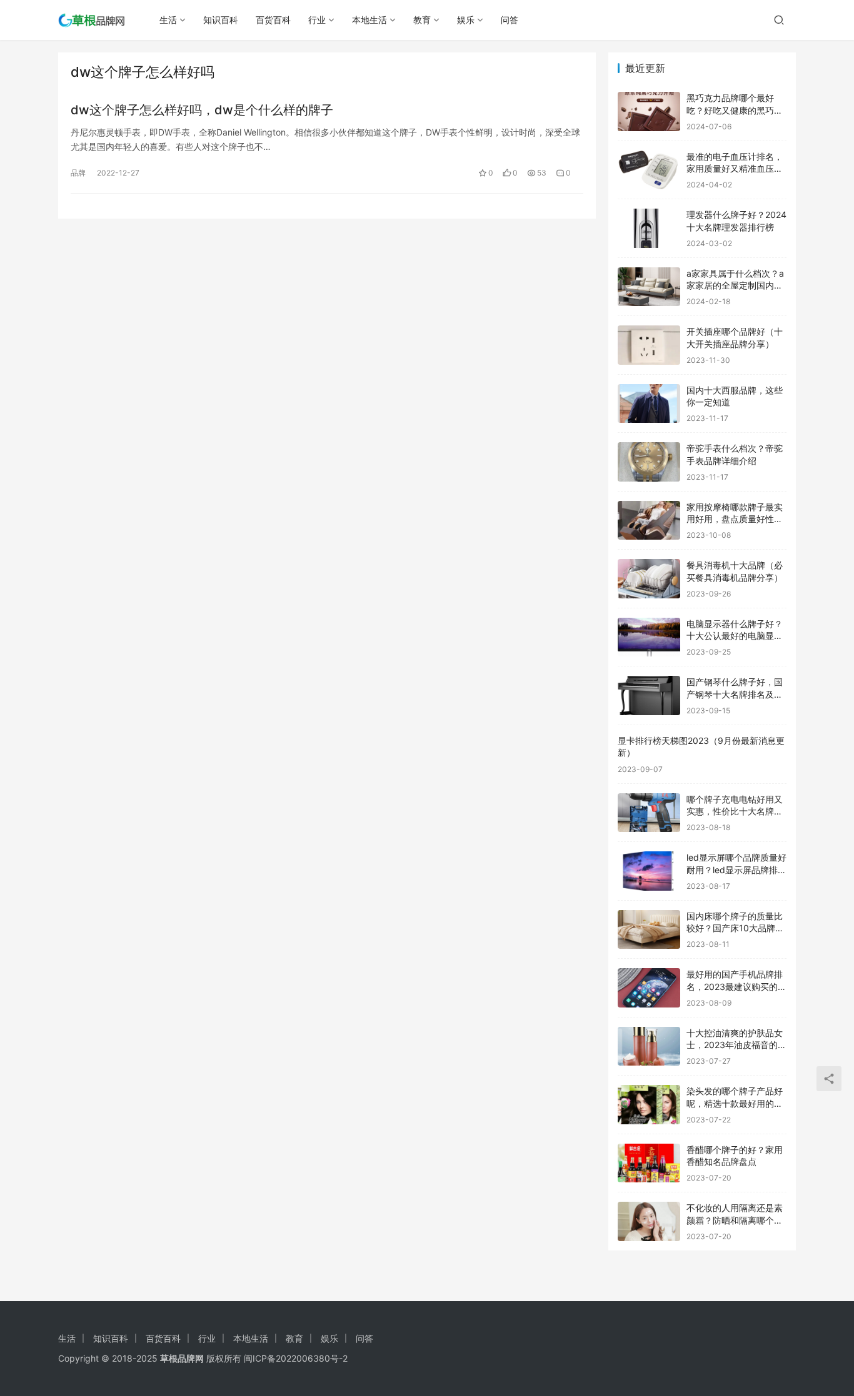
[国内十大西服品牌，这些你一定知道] (649, 403)
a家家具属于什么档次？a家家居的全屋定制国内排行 (735, 285)
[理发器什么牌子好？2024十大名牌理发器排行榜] (649, 228)
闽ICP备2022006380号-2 (296, 1358)
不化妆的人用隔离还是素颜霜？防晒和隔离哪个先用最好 (734, 1219)
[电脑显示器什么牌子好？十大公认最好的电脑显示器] (649, 637)
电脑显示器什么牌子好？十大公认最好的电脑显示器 (734, 635)
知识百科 (220, 19)
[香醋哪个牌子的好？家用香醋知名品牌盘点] (649, 1163)
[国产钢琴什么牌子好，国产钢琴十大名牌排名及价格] (649, 695)
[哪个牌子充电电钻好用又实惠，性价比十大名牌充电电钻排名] (649, 813)
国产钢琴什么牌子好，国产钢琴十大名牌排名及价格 (734, 693)
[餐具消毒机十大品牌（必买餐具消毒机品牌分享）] (649, 578)
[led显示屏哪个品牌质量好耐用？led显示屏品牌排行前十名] (649, 871)
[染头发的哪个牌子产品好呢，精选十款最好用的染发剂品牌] (649, 1104)
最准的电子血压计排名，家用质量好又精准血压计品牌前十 (734, 168)
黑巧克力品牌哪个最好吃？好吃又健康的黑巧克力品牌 (734, 109)
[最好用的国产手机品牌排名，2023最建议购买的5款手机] (649, 987)
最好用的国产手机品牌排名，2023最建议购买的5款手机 (734, 986)
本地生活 (369, 19)
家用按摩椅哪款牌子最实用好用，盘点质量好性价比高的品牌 (734, 519)
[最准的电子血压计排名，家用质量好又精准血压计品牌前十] (649, 170)
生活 (168, 19)
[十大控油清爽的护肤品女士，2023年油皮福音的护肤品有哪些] (649, 1046)
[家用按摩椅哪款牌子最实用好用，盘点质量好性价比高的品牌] (649, 520)
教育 (422, 19)
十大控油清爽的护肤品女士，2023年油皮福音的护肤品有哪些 (736, 1044)
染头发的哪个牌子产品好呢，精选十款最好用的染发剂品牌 (734, 1103)
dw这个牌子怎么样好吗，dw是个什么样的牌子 (202, 109)
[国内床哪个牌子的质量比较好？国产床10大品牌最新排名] (649, 929)
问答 (509, 19)
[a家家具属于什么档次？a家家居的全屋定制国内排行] (649, 287)
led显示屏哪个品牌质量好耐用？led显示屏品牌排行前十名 (736, 869)
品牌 (78, 172)
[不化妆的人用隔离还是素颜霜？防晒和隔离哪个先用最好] (649, 1221)
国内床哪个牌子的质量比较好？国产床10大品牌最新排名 (735, 928)
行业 (317, 19)
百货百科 (273, 19)
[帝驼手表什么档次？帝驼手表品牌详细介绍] (649, 462)
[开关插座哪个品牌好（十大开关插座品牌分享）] (649, 345)
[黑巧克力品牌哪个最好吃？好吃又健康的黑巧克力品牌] (649, 111)
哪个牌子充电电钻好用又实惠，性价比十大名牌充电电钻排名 (734, 811)
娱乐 (466, 19)
